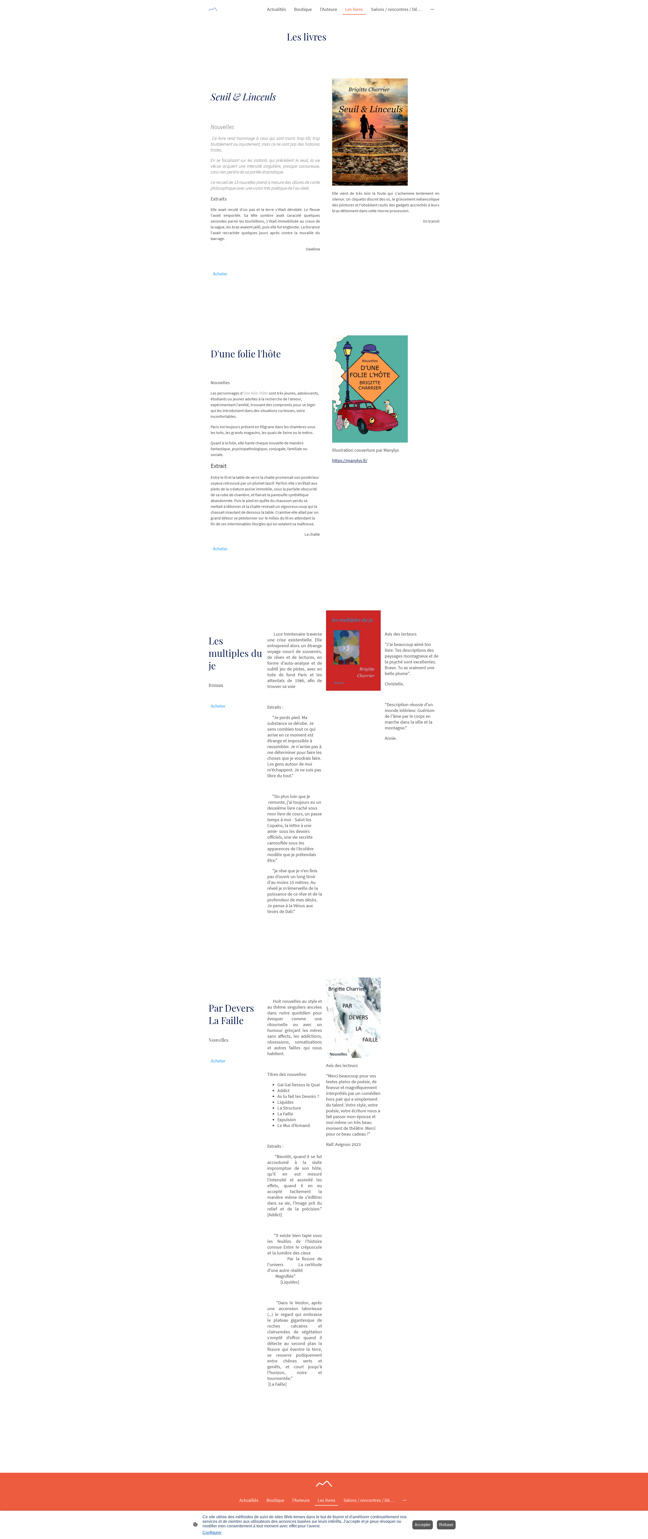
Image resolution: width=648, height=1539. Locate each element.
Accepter (423, 1525)
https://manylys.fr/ (349, 460)
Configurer (211, 1532)
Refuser (446, 1525)
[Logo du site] (213, 9)
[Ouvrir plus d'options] (432, 9)
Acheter (220, 274)
